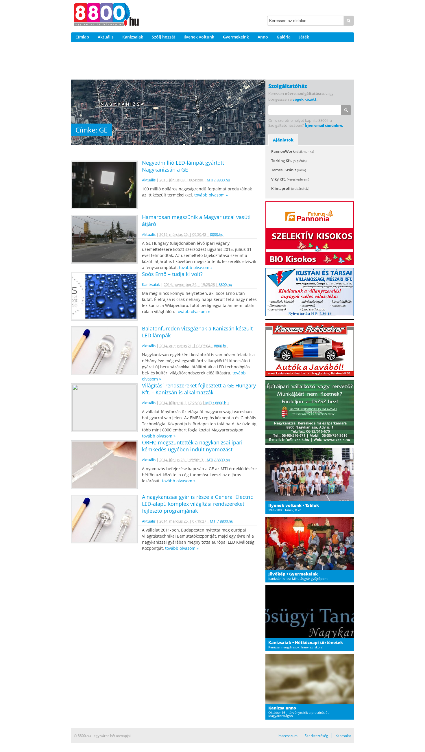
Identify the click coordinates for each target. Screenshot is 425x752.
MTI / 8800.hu (218, 180)
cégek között (305, 99)
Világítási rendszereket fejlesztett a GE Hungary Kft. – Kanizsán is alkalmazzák (199, 389)
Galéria (284, 37)
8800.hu (216, 234)
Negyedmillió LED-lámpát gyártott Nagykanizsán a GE (183, 166)
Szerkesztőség (316, 735)
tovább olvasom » (211, 195)
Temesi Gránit (288, 169)
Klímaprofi (290, 188)
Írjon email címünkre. (324, 125)
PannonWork (292, 151)
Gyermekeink (236, 37)
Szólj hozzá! (163, 37)
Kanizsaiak (132, 37)
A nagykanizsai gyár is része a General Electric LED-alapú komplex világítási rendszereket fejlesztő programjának (197, 503)
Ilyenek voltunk (199, 37)
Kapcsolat (343, 735)
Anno (263, 37)
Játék (304, 37)
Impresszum (288, 735)
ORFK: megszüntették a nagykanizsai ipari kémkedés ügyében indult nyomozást (192, 446)
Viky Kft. (290, 179)
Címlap (82, 37)
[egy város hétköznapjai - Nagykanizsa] (106, 15)
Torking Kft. (288, 160)
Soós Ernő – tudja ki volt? (172, 274)
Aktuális (106, 37)
